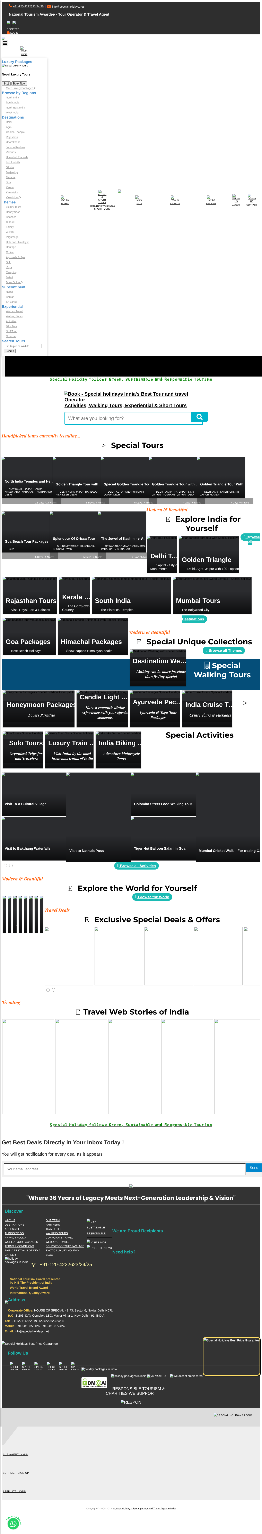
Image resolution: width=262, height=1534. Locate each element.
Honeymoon (13, 211)
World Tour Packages (21, 1241)
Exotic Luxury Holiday (62, 1250)
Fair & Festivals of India (22, 1250)
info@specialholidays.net (68, 6)
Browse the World (153, 897)
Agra (8, 127)
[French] (8, 23)
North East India (15, 107)
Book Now (19, 83)
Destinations (14, 1224)
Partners (53, 1224)
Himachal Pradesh (17, 157)
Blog (49, 1254)
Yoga (9, 267)
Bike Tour (11, 326)
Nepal (9, 291)
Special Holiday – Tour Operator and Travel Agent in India (144, 1508)
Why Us (10, 1220)
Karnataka (12, 192)
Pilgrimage (12, 237)
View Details (162, 561)
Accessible (13, 1228)
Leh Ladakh (13, 162)
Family (10, 226)
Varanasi (11, 152)
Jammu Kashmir (15, 147)
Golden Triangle (15, 132)
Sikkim (10, 167)
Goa (8, 182)
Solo (8, 262)
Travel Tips (54, 1228)
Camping (11, 272)
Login (14, 32)
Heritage (11, 247)
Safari (9, 277)
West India (12, 112)
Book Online (13, 282)
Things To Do (14, 1233)
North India (12, 97)
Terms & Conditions (19, 1246)
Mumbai (10, 177)
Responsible (96, 1233)
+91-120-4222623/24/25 (28, 6)
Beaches (11, 216)
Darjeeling (12, 172)
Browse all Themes (225, 650)
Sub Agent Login (15, 1454)
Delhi (9, 121)
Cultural (10, 222)
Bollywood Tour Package (65, 1246)
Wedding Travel (57, 1241)
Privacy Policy (16, 1237)
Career (10, 1254)
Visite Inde (98, 1242)
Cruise (10, 252)
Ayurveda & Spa (15, 257)
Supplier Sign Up (16, 1472)
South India (12, 102)
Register (13, 29)
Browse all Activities (137, 866)
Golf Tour (11, 331)
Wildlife (10, 232)
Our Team (53, 1220)
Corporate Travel (59, 1237)
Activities (11, 321)
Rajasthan (12, 137)
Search (10, 351)
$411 (6, 83)
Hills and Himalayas (17, 242)
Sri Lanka (11, 301)
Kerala (10, 187)
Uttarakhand (13, 142)
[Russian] (14, 23)
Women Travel (14, 311)
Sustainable (96, 1227)
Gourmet (11, 336)
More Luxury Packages (20, 88)
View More (12, 197)
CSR (93, 1221)
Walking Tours (14, 316)
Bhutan (10, 296)
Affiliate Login (14, 1491)
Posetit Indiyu (101, 1248)
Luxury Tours (13, 206)
